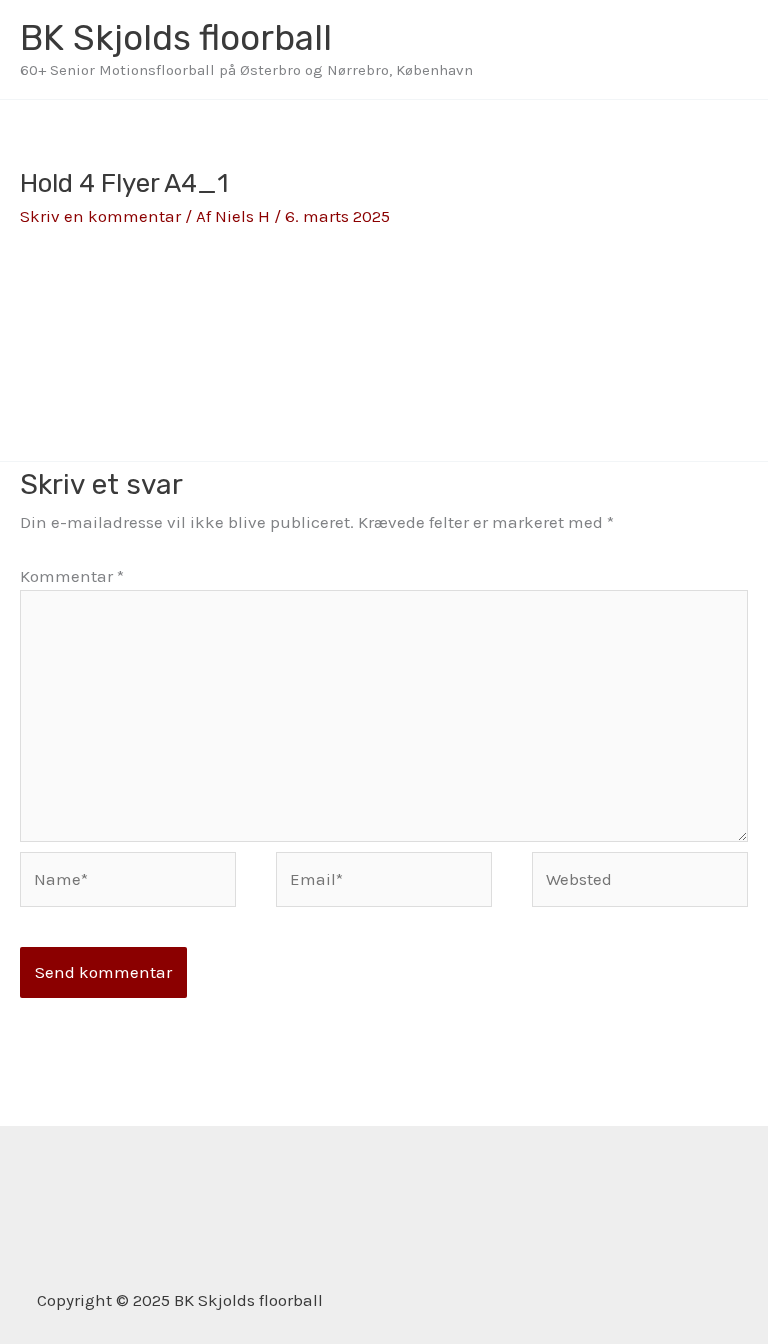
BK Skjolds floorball (176, 38)
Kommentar (72, 576)
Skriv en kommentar (100, 216)
